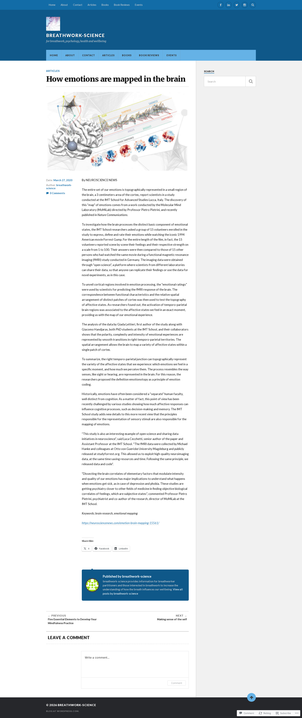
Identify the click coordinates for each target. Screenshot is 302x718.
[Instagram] (245, 5)
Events (139, 4)
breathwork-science (75, 35)
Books (105, 4)
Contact (77, 4)
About (64, 4)
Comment (176, 682)
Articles (92, 4)
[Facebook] (220, 5)
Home (52, 4)
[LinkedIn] (228, 5)
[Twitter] (236, 5)
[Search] (253, 5)
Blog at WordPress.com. (62, 711)
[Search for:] (230, 81)
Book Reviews (122, 4)
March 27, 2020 (62, 180)
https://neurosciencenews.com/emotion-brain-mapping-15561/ (120, 523)
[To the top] (251, 697)
